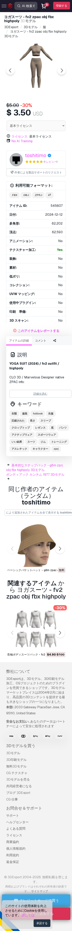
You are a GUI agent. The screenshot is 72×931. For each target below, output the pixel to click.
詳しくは (28, 915)
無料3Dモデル (16, 766)
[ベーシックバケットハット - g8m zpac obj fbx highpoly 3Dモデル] (36, 545)
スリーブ (46, 420)
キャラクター (40, 448)
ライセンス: (19, 136)
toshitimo (35, 155)
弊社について (18, 671)
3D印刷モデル (16, 760)
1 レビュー (51, 162)
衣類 (14, 413)
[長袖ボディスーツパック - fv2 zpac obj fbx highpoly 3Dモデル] (36, 629)
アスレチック (19, 448)
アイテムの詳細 (19, 340)
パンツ (63, 427)
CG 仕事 (12, 799)
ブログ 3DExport (18, 793)
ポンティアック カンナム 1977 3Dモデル (35, 474)
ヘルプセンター (17, 822)
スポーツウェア (47, 434)
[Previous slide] (10, 70)
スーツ (31, 441)
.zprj (38, 195)
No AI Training (21, 141)
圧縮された (18, 420)
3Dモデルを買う (20, 745)
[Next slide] (61, 70)
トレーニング (59, 441)
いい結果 (17, 441)
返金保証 (12, 862)
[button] (59, 548)
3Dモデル (13, 753)
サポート (12, 815)
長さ (32, 420)
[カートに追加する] (51, 645)
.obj (26, 195)
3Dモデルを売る (18, 779)
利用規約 (12, 855)
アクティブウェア (22, 434)
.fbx (14, 195)
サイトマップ (39, 891)
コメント (40, 340)
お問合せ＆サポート (24, 808)
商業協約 (12, 842)
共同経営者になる (19, 786)
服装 (24, 413)
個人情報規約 (15, 848)
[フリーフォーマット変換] (49, 195)
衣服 (50, 413)
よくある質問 (15, 828)
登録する (61, 5)
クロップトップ (21, 427)
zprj (56, 448)
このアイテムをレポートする (38, 331)
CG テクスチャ (16, 773)
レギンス (40, 427)
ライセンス (14, 835)
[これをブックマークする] (59, 561)
